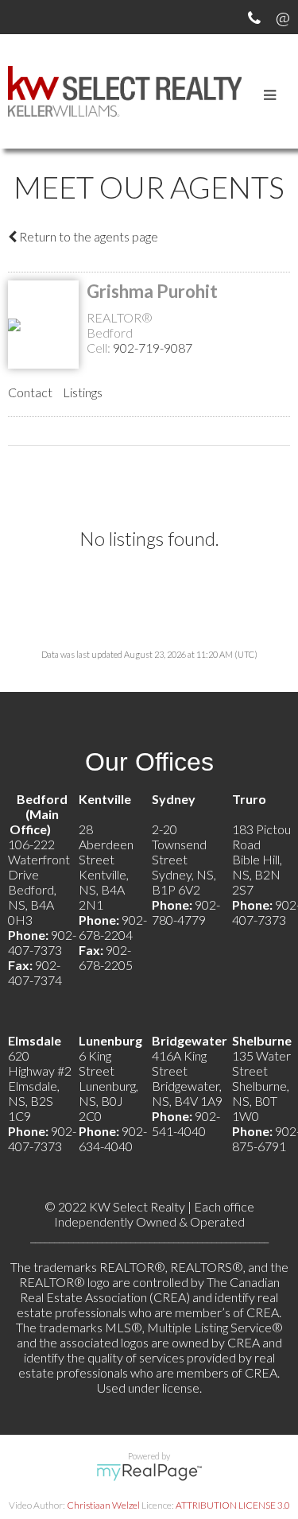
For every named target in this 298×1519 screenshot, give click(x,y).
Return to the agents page (87, 236)
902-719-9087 (152, 347)
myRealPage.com (149, 1472)
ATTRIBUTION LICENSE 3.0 (233, 1505)
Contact (30, 392)
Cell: (100, 347)
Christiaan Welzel (103, 1505)
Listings (83, 392)
